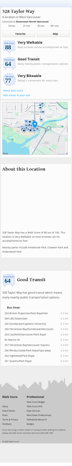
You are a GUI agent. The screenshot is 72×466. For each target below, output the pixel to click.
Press (5, 415)
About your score (13, 90)
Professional (35, 397)
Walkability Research (37, 419)
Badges (30, 424)
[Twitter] (4, 402)
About (5, 406)
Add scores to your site (16, 95)
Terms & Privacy (10, 419)
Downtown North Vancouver (32, 21)
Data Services (33, 411)
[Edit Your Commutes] (51, 21)
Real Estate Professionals (39, 415)
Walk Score (9, 397)
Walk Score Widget (36, 402)
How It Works (8, 411)
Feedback (7, 424)
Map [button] (55, 33)
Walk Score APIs (34, 406)
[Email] (15, 402)
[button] (35, 124)
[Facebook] (10, 402)
